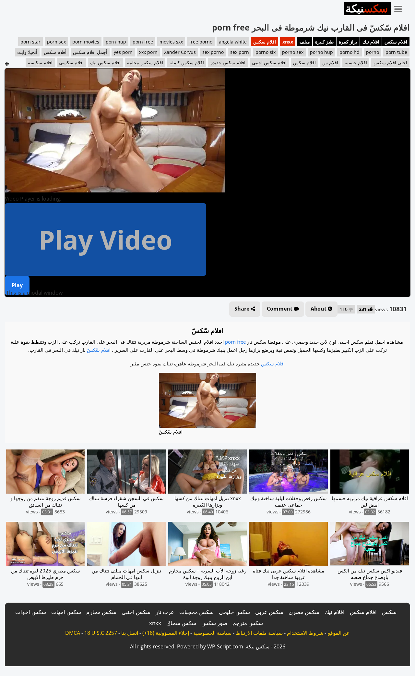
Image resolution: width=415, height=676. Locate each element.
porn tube (396, 52)
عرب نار (165, 612)
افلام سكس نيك (105, 62)
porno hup (321, 52)
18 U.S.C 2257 (100, 632)
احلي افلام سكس (390, 62)
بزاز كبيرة (348, 42)
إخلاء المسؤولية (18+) (165, 632)
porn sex (56, 42)
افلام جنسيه (356, 62)
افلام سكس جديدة (227, 62)
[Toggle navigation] (400, 8)
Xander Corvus (180, 52)
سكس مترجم (247, 623)
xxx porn (148, 52)
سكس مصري (304, 612)
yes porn (123, 52)
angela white (233, 42)
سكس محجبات (196, 612)
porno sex (292, 52)
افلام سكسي (71, 62)
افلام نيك (370, 42)
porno (372, 52)
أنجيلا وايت (27, 52)
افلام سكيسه (40, 62)
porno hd (349, 52)
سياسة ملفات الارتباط (259, 632)
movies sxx (171, 42)
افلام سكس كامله (187, 62)
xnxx (287, 42)
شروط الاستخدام (305, 632)
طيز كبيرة (324, 42)
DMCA (72, 632)
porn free (143, 42)
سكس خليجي (234, 612)
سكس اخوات (30, 612)
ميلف (305, 42)
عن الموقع (338, 632)
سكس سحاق (181, 623)
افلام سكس (396, 42)
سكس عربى (269, 612)
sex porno (213, 52)
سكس (389, 612)
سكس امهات (66, 612)
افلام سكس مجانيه (145, 62)
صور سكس (214, 623)
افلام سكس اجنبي (269, 62)
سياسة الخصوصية (212, 632)
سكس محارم (101, 612)
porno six (265, 52)
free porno (200, 42)
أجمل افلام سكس (90, 52)
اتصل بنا (129, 632)
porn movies (85, 42)
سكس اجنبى (136, 612)
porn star (30, 42)
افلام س (330, 62)
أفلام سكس (55, 52)
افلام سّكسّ (99, 350)
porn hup (116, 42)
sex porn (239, 52)
